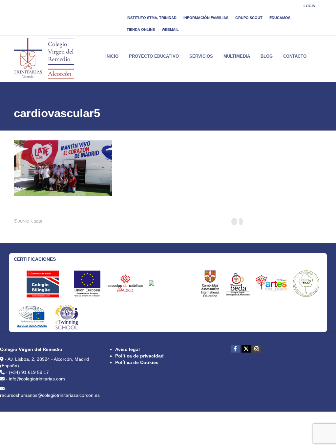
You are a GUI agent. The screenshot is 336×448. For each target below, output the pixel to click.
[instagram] (256, 349)
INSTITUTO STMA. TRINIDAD (152, 18)
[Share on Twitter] (241, 221)
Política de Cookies (136, 362)
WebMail (170, 29)
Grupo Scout (248, 18)
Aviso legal (127, 349)
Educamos (279, 18)
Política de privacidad (139, 355)
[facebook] (235, 349)
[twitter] (246, 349)
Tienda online (141, 29)
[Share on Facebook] (234, 221)
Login (309, 6)
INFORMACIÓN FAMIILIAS (205, 18)
